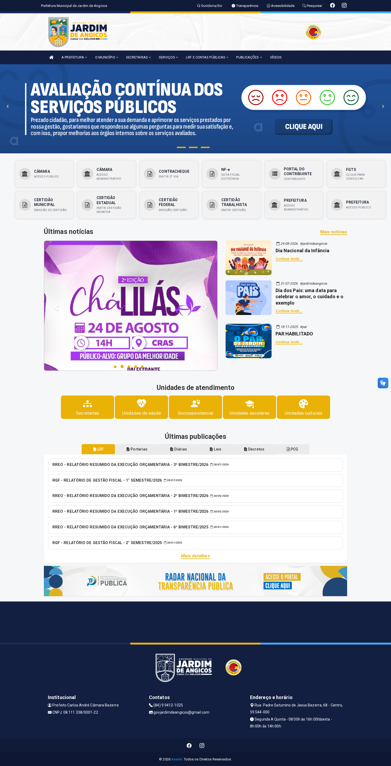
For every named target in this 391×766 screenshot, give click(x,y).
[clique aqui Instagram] (202, 745)
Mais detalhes (195, 555)
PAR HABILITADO (294, 333)
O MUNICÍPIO (105, 57)
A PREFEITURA (73, 57)
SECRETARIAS (137, 57)
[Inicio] (51, 57)
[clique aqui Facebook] (189, 745)
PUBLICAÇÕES (248, 57)
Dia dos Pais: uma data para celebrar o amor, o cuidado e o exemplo (309, 297)
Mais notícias (333, 231)
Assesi (176, 759)
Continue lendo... (289, 259)
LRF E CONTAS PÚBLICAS (206, 57)
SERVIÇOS (167, 57)
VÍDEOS (276, 57)
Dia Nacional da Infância (302, 250)
